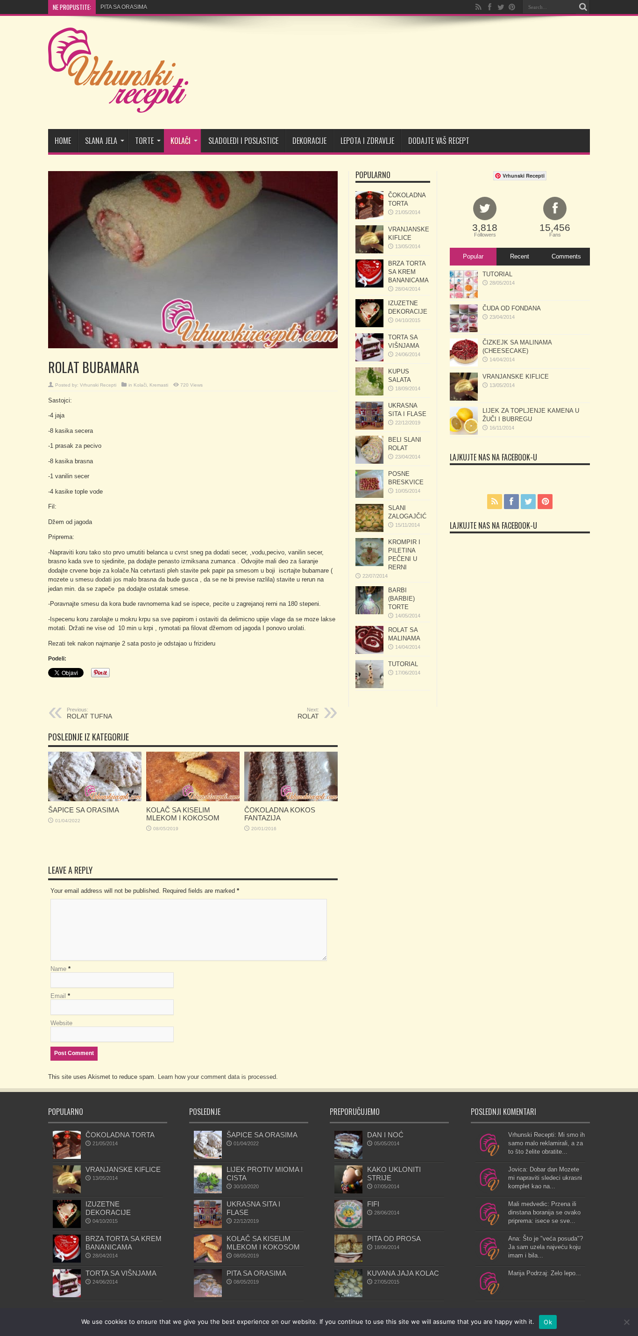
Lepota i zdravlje (367, 140)
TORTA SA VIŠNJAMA (120, 1273)
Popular (473, 256)
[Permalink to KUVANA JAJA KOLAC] (348, 1295)
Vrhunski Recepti (98, 385)
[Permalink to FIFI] (348, 1225)
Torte (144, 140)
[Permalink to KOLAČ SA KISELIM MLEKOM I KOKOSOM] (193, 799)
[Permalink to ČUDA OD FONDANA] (464, 330)
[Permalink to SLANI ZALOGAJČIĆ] (369, 529)
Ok (548, 1322)
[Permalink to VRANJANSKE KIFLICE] (369, 251)
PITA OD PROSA (394, 1239)
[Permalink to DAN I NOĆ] (348, 1156)
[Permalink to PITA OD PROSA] (348, 1260)
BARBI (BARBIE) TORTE (401, 599)
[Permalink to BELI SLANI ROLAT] (369, 461)
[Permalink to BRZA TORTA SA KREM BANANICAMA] (369, 285)
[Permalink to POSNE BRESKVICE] (369, 495)
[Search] (583, 7)
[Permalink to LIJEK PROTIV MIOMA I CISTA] (208, 1191)
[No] (626, 1322)
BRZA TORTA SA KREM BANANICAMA (408, 272)
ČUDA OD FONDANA (511, 308)
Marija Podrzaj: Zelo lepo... (544, 1273)
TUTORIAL (403, 664)
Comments (566, 256)
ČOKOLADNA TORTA (120, 1135)
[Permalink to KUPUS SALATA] (369, 393)
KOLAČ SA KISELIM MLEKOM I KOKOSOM (183, 814)
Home (63, 140)
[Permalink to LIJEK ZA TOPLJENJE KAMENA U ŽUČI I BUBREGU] (464, 432)
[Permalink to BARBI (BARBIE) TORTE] (369, 612)
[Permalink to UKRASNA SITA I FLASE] (369, 427)
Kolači (180, 140)
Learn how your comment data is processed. (218, 1076)
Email (58, 995)
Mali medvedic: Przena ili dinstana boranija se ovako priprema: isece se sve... (544, 1212)
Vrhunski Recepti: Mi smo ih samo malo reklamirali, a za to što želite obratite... (546, 1143)
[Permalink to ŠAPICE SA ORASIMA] (95, 799)
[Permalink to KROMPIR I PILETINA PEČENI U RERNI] (369, 563)
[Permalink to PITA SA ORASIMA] (208, 1295)
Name (58, 968)
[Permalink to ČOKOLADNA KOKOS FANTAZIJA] (291, 799)
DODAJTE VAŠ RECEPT (438, 140)
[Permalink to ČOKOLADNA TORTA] (369, 217)
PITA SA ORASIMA (123, 7)
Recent (519, 256)
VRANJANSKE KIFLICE (515, 376)
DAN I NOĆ (385, 1135)
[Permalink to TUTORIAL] (369, 686)
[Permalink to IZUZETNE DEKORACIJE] (369, 325)
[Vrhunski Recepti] (118, 105)
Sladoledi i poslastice (243, 140)
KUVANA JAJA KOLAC (403, 1273)
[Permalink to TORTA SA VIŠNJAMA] (369, 359)
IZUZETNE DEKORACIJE (108, 1208)
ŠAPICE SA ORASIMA (83, 810)
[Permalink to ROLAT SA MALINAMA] (369, 651)
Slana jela (101, 140)
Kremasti (158, 385)
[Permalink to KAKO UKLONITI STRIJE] (348, 1191)
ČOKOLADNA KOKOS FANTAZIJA (279, 814)
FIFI (373, 1204)
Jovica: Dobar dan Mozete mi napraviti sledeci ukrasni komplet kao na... (545, 1178)
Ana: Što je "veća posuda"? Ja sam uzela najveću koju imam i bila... (545, 1247)
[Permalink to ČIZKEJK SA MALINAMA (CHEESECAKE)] (464, 364)
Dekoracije (309, 140)
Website (61, 1023)
